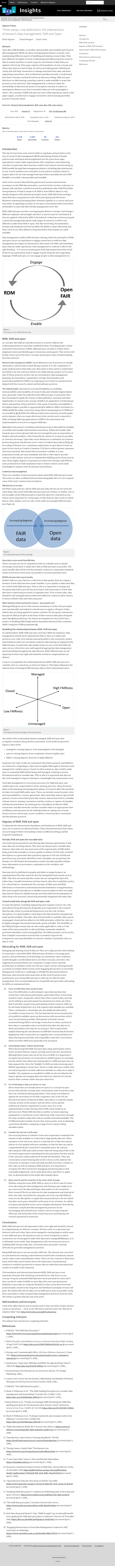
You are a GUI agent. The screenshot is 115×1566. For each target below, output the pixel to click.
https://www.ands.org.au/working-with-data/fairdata (31, 1505)
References (83, 64)
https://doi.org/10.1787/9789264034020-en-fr (44, 1344)
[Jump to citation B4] (67, 1366)
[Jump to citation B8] (63, 1397)
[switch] (105, 19)
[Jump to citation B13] (13, 1454)
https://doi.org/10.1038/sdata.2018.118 (23, 1422)
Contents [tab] (83, 26)
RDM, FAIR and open (86, 42)
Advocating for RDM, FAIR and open (92, 50)
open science (57, 105)
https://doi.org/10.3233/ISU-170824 (58, 1408)
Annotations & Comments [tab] (96, 26)
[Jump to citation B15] (20, 1476)
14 (72, 442)
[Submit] (106, 2)
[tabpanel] (96, 50)
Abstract (82, 35)
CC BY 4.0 (48, 121)
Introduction (84, 39)
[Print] (99, 19)
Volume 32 (26, 111)
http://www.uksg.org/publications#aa (38, 1312)
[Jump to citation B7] (41, 1386)
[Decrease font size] (92, 19)
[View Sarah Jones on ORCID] (48, 39)
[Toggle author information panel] (72, 39)
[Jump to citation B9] (29, 1411)
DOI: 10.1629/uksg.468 (57, 111)
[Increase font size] (88, 19)
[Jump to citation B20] (13, 1536)
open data (43, 105)
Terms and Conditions (71, 1546)
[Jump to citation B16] (29, 1487)
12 (24, 433)
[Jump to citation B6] (59, 1382)
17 (30, 621)
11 (20, 413)
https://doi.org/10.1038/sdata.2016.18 (22, 1397)
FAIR (49, 105)
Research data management (22, 105)
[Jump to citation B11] (13, 1433)
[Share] (111, 19)
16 (12, 618)
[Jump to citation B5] (24, 1374)
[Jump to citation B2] (20, 1347)
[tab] (19, 138)
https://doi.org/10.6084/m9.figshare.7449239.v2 (33, 1519)
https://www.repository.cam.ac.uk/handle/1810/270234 (32, 1533)
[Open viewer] (38, 293)
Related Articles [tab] (109, 26)
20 (44, 972)
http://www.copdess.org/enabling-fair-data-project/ (45, 1495)
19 (36, 932)
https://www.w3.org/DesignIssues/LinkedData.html (30, 1451)
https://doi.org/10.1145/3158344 (29, 1366)
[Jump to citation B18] (13, 1509)
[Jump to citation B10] (64, 1422)
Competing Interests (87, 60)
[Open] (95, 43)
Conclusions (83, 53)
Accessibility (99, 1546)
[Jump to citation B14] (53, 1462)
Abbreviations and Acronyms (90, 57)
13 (69, 442)
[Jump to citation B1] (15, 1337)
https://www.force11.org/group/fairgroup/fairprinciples (32, 1334)
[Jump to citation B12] (13, 1443)
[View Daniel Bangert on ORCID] (34, 39)
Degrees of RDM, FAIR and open (91, 46)
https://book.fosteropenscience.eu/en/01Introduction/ (31, 1440)
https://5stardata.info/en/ (18, 1462)
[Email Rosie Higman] (17, 39)
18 (36, 624)
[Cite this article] (96, 19)
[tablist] (96, 27)
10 (17, 413)
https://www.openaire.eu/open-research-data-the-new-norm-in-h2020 (39, 1484)
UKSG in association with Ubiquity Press (47, 1546)
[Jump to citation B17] (29, 1498)
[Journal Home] (30, 10)
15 (31, 555)
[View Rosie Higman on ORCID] (16, 39)
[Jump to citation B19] (13, 1522)
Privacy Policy (87, 1546)
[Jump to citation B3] (39, 1358)
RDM (36, 105)
